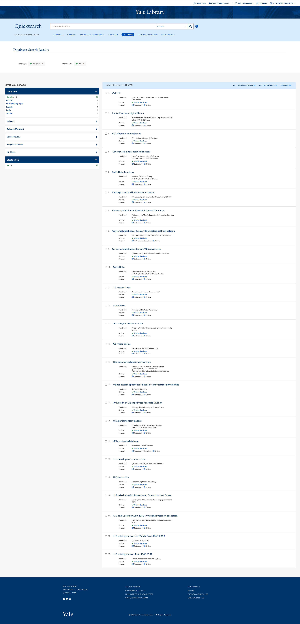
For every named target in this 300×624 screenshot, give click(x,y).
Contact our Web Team (136, 598)
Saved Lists (200, 3)
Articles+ (113, 35)
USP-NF (116, 92)
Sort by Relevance (267, 85)
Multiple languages (14, 104)
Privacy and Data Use (198, 594)
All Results (58, 35)
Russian (9, 100)
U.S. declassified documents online (132, 362)
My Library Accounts (135, 590)
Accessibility (194, 587)
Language (12, 91)
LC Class (11, 151)
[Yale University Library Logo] (150, 12)
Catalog (71, 35)
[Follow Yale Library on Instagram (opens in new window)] (67, 599)
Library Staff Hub (196, 598)
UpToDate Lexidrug (123, 172)
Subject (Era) (13, 136)
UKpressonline (121, 477)
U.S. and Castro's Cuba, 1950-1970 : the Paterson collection (145, 515)
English (36, 64)
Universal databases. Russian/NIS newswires (136, 249)
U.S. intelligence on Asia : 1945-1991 (132, 554)
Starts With (13, 159)
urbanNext (119, 305)
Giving (191, 590)
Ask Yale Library (245, 3)
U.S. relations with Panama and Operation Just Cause (142, 495)
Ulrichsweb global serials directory (131, 151)
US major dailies (122, 343)
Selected (284, 85)
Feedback (263, 3)
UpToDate (119, 267)
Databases (128, 35)
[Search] (191, 26)
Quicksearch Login (220, 3)
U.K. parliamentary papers (127, 420)
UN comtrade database (126, 441)
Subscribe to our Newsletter (139, 594)
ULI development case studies (130, 459)
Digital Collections (148, 35)
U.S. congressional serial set (128, 323)
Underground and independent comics (133, 192)
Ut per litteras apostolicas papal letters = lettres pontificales (146, 384)
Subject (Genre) (15, 144)
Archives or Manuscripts (92, 35)
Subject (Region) (15, 128)
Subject (11, 121)
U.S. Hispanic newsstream (126, 133)
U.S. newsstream (122, 287)
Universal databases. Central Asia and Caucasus (138, 210)
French (9, 107)
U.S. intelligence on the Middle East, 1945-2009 (139, 536)
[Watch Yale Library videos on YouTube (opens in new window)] (70, 599)
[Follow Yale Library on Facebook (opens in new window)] (64, 599)
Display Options (245, 85)
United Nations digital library (128, 113)
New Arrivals (168, 35)
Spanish (9, 113)
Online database (140, 102)
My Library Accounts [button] (283, 3)
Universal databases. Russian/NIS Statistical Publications (143, 230)
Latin (8, 110)
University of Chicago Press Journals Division (137, 402)
